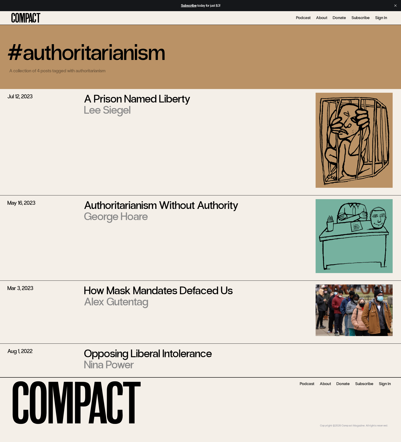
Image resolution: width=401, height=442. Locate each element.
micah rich (382, 422)
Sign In (381, 17)
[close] (395, 5)
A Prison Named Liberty (137, 99)
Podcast (303, 17)
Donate (339, 17)
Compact (26, 18)
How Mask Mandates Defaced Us (158, 290)
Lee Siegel (107, 110)
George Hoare (116, 216)
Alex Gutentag (116, 301)
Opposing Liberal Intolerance (148, 353)
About (321, 17)
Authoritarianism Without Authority (161, 205)
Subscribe (361, 17)
